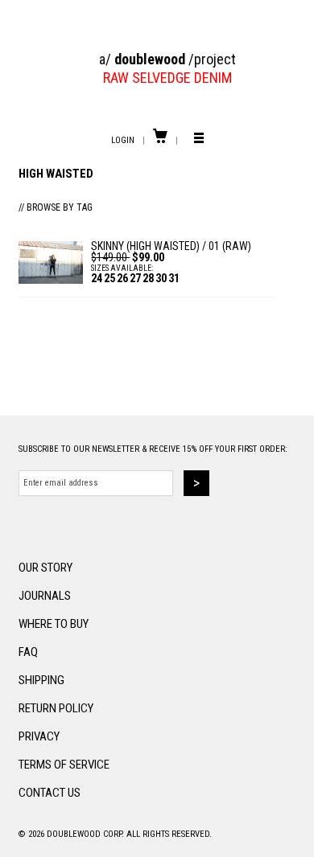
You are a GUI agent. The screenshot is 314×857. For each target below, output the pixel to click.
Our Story (45, 567)
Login (122, 140)
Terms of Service (64, 764)
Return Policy (56, 708)
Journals (45, 595)
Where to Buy (54, 624)
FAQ (28, 652)
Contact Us (50, 792)
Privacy (39, 736)
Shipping (41, 680)
